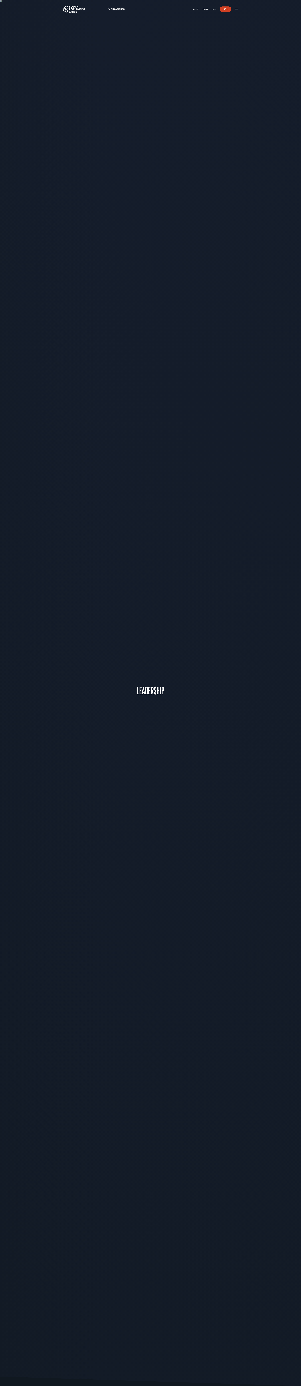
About (196, 9)
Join (214, 9)
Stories (206, 9)
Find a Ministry (118, 9)
